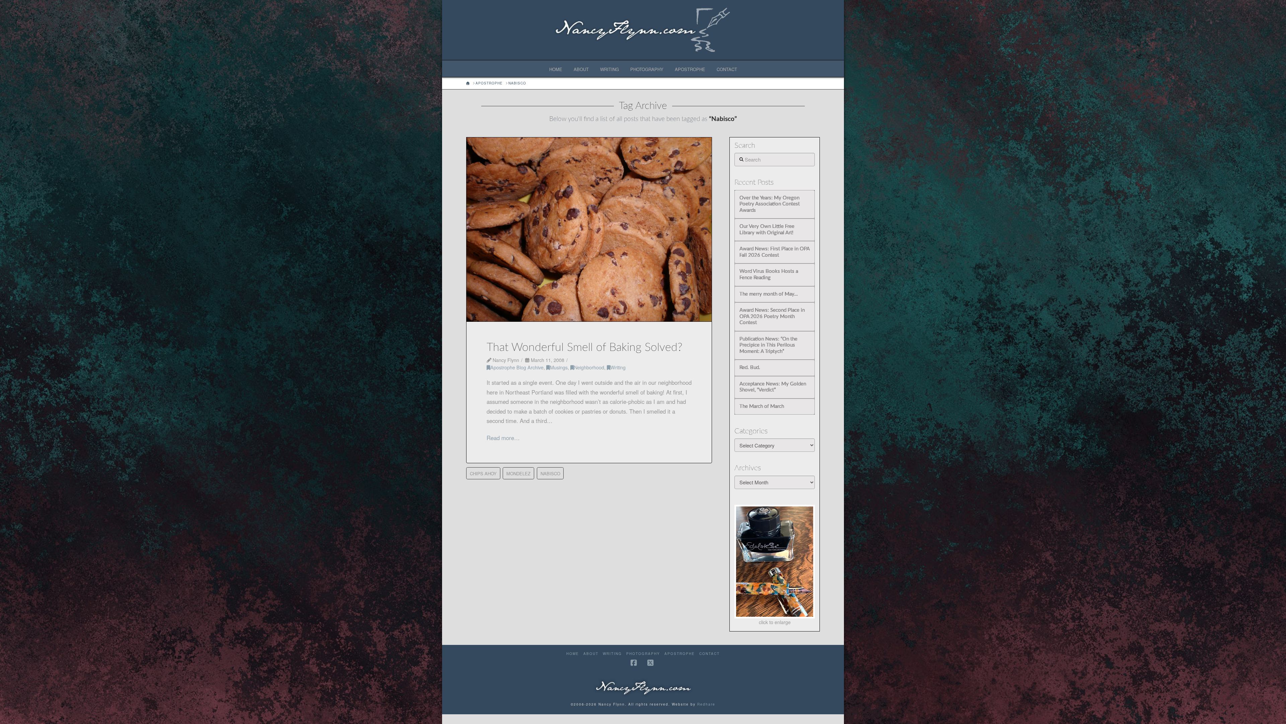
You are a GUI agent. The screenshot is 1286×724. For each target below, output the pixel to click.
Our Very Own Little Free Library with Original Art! (766, 229)
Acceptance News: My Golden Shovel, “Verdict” (772, 387)
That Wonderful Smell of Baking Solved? (584, 347)
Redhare (706, 704)
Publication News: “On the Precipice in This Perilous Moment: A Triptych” (768, 345)
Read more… (503, 438)
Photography (643, 654)
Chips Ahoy (483, 473)
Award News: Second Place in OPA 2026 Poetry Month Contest (772, 316)
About (590, 654)
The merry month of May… (768, 294)
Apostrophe (679, 654)
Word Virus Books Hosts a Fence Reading (768, 274)
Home (572, 654)
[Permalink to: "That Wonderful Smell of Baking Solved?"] (589, 229)
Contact (709, 654)
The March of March (761, 406)
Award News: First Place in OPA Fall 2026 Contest (774, 252)
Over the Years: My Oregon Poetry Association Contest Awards (769, 204)
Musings (559, 367)
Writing (618, 367)
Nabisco (550, 473)
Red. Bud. (749, 367)
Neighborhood (589, 367)
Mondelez (518, 473)
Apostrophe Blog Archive (517, 367)
